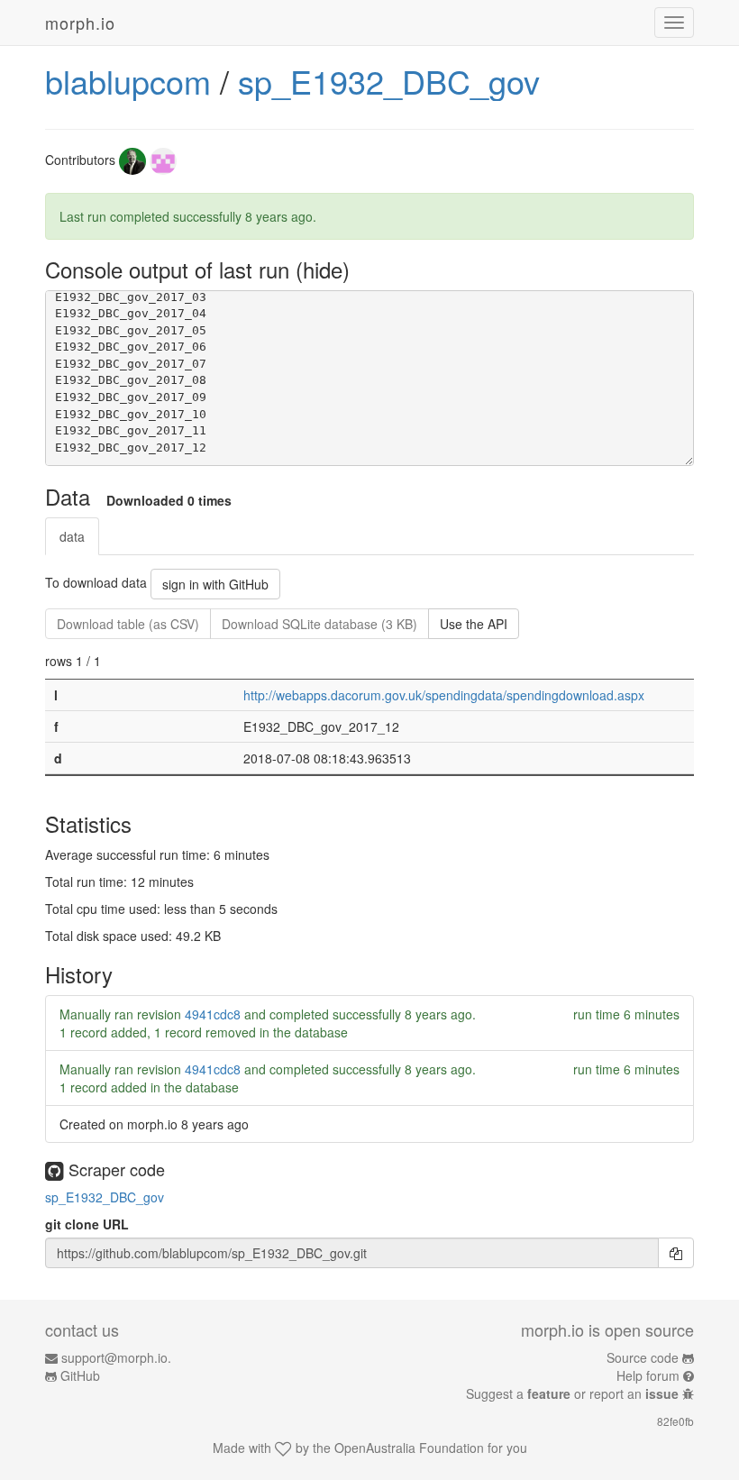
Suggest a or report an (572, 1393)
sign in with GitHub (215, 584)
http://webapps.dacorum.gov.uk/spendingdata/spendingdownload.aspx (443, 695)
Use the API (473, 624)
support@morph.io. (116, 1357)
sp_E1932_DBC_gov (389, 81)
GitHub (80, 1375)
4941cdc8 (213, 1014)
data (72, 536)
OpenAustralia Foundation (409, 1448)
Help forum (648, 1375)
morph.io (80, 22)
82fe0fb (675, 1421)
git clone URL (87, 1224)
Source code (643, 1357)
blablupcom (128, 81)
